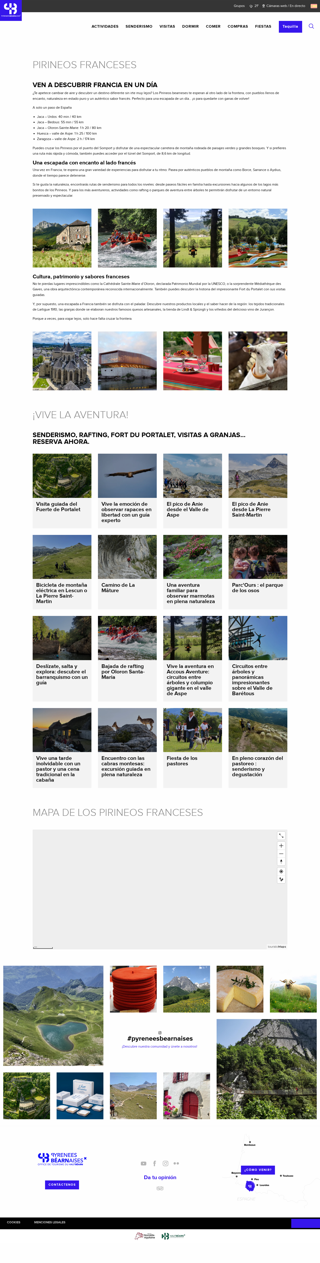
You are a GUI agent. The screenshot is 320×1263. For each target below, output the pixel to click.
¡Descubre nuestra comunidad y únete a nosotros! (160, 1047)
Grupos (239, 6)
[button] (311, 26)
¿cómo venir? (258, 1170)
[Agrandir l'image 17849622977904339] (133, 1095)
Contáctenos (62, 1185)
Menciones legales (49, 1222)
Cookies (13, 1222)
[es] (314, 6)
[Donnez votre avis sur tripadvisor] (160, 1190)
